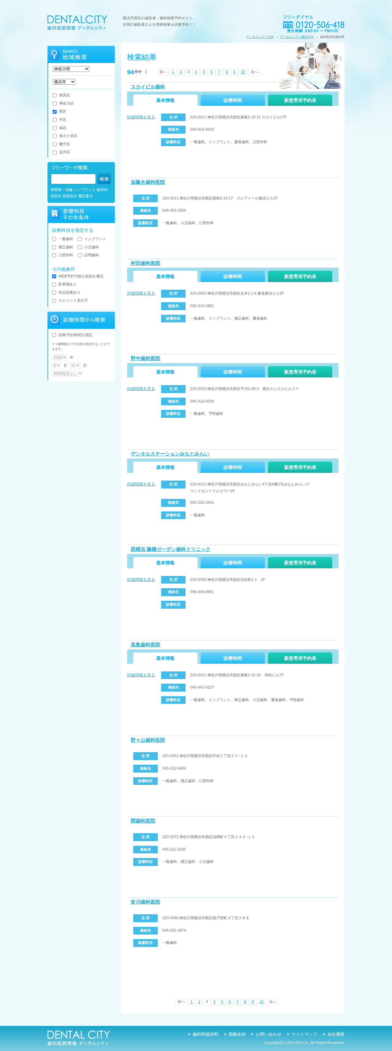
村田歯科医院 (145, 263)
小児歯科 (91, 247)
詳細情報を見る (141, 117)
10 (243, 72)
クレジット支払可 (73, 300)
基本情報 (165, 100)
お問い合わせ (268, 1034)
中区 (62, 119)
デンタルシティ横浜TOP (297, 37)
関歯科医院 (143, 820)
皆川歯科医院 (145, 901)
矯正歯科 (65, 247)
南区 (62, 128)
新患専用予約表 (300, 100)
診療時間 (233, 100)
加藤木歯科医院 (148, 182)
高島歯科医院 (145, 644)
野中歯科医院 (145, 358)
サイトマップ (304, 1034)
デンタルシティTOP (260, 37)
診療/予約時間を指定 (75, 335)
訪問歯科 (91, 255)
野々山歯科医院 (148, 740)
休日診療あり (69, 292)
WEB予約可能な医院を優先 (81, 276)
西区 (62, 111)
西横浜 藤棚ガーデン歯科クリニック (170, 549)
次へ (254, 72)
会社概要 (336, 1034)
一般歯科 (65, 239)
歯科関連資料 (205, 1034)
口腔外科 (65, 255)
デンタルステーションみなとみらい (170, 453)
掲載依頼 (237, 1034)
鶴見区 (64, 95)
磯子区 (64, 144)
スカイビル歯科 (148, 86)
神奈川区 (66, 103)
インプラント (95, 239)
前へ (163, 72)
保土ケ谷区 (68, 136)
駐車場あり (67, 284)
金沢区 (64, 152)
